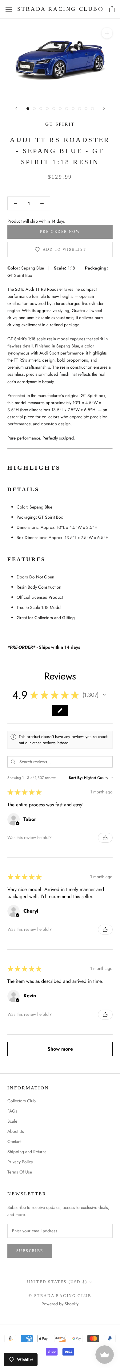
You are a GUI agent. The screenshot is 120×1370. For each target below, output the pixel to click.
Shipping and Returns (26, 1152)
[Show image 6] (60, 108)
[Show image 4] (47, 108)
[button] (104, 695)
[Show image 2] (34, 108)
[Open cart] (111, 9)
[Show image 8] (73, 108)
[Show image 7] (66, 108)
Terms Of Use (19, 1172)
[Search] (101, 9)
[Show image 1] (27, 108)
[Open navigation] (9, 9)
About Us (15, 1131)
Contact (14, 1141)
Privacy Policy (20, 1162)
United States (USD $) (57, 1281)
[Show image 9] (79, 108)
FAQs (12, 1111)
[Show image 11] (92, 108)
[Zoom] (107, 33)
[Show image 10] (86, 108)
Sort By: (76, 777)
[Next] (104, 108)
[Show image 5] (53, 108)
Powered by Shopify (60, 1304)
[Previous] (16, 108)
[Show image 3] (40, 108)
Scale (12, 1121)
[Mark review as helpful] (105, 838)
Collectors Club (21, 1101)
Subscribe (29, 1251)
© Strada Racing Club (60, 1295)
